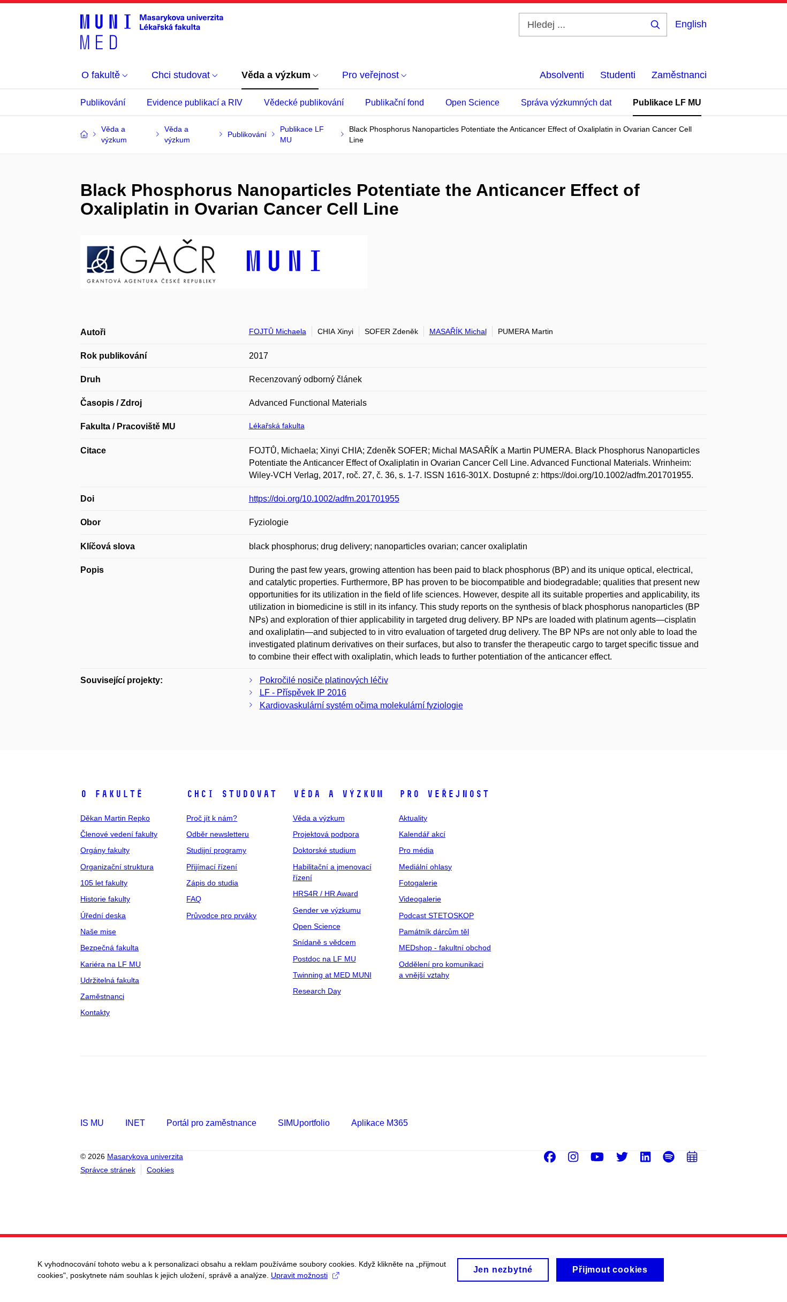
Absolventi (562, 75)
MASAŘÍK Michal (458, 331)
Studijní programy (216, 850)
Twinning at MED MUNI (332, 975)
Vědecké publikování (304, 102)
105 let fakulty (103, 883)
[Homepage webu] (151, 31)
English (691, 24)
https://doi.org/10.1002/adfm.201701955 (324, 498)
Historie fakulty (105, 899)
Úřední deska (103, 915)
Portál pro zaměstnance (211, 1122)
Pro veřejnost (444, 794)
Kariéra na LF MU (110, 964)
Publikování (102, 102)
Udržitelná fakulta (109, 980)
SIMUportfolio (304, 1122)
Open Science (472, 102)
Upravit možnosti (299, 1275)
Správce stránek (107, 1169)
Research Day (317, 991)
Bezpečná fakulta (109, 947)
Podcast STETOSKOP (436, 915)
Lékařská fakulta (277, 425)
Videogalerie (420, 899)
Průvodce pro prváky (221, 915)
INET (135, 1122)
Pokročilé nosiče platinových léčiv (324, 680)
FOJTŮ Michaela (277, 331)
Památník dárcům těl (434, 931)
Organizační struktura (117, 866)
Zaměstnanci (679, 75)
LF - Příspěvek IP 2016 (303, 692)
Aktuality (413, 818)
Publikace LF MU (667, 102)
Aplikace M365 (379, 1122)
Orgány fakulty (105, 850)
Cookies (160, 1169)
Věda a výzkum (338, 794)
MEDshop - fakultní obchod (445, 947)
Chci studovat (231, 794)
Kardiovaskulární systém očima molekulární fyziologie (361, 705)
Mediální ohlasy (425, 866)
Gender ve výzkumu (327, 910)
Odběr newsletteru (217, 834)
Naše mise (98, 931)
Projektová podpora (326, 834)
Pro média (416, 850)
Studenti (617, 75)
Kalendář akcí (422, 834)
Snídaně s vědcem (324, 942)
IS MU (92, 1122)
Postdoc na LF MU (324, 959)
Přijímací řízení (211, 866)
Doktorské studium (324, 850)
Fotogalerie (418, 883)
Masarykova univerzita (145, 1156)
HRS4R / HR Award (325, 893)
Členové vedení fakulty (118, 834)
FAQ (193, 899)
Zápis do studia (212, 883)
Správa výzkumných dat (566, 102)
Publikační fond (394, 102)
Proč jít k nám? (211, 818)
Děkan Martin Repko (115, 818)
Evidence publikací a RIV (195, 102)
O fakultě (111, 794)
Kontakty (95, 1012)
